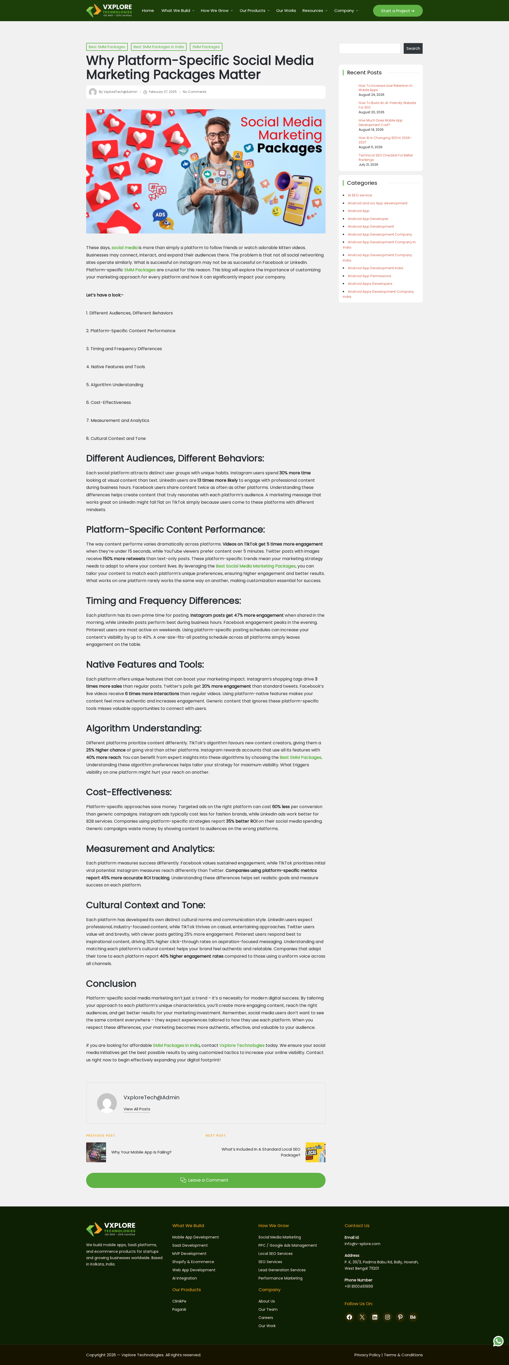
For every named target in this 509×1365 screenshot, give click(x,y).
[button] (398, 11)
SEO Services (270, 1261)
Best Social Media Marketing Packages (256, 566)
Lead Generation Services (282, 1270)
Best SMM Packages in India (159, 46)
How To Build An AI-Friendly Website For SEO (387, 105)
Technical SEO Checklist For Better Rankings (386, 157)
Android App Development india (375, 268)
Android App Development (371, 226)
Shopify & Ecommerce (193, 1261)
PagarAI (179, 1309)
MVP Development (189, 1253)
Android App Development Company (380, 234)
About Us (266, 1301)
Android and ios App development (377, 203)
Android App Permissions (369, 275)
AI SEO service (360, 195)
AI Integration (184, 1278)
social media (125, 248)
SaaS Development (190, 1245)
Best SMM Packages (107, 46)
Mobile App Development (195, 1237)
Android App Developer (368, 218)
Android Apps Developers (370, 283)
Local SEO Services (275, 1253)
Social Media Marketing (279, 1237)
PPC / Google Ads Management (287, 1245)
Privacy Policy (367, 1355)
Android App (359, 210)
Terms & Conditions (403, 1355)
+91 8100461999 (359, 1286)
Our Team (268, 1309)
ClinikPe (179, 1301)
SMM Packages (206, 46)
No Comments (195, 91)
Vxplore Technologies (242, 1045)
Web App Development (194, 1270)
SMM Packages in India (176, 1045)
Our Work (267, 1325)
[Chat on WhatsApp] (498, 1341)
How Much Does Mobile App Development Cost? (380, 122)
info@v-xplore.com (362, 1243)
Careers (265, 1317)
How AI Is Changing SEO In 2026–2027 (385, 140)
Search (413, 48)
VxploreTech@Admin (151, 1097)
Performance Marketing (280, 1278)
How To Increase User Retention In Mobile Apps (386, 88)
